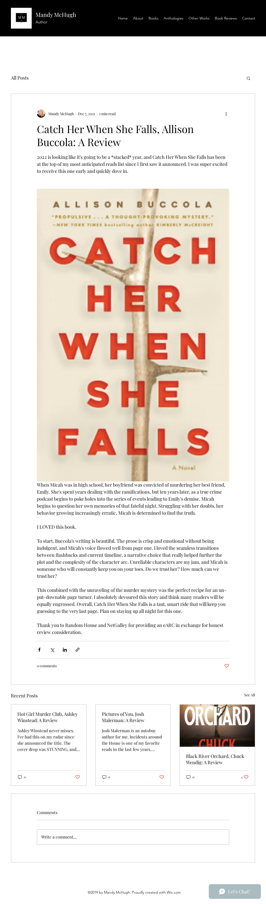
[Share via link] (77, 649)
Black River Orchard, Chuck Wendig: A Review (215, 759)
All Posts (20, 78)
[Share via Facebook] (39, 649)
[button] (248, 78)
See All (249, 694)
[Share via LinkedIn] (64, 649)
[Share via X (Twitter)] (52, 649)
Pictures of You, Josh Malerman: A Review (123, 717)
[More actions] (226, 113)
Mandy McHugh (56, 14)
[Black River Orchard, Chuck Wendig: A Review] (217, 726)
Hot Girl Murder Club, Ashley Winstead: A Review (47, 717)
